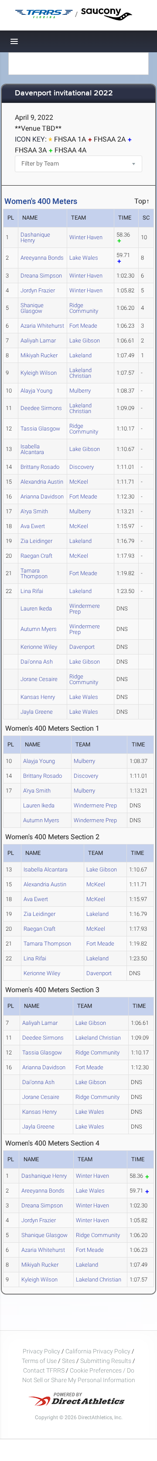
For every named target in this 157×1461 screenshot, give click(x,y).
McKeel (78, 481)
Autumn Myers (38, 629)
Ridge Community (83, 308)
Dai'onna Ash (36, 661)
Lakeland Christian (80, 373)
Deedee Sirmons (41, 408)
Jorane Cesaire (39, 679)
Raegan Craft (36, 556)
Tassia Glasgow (40, 428)
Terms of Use (39, 1360)
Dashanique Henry (35, 237)
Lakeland (80, 355)
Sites (68, 1360)
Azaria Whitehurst (42, 325)
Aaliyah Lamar (38, 340)
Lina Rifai (31, 591)
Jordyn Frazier (37, 290)
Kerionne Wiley (38, 647)
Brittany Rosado (39, 467)
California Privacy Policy (97, 1351)
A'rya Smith (34, 511)
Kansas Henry (37, 697)
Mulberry (80, 390)
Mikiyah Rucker (39, 355)
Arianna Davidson (42, 496)
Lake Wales (83, 257)
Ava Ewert (32, 526)
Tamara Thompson (34, 573)
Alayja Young (36, 390)
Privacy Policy (41, 1351)
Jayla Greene (36, 711)
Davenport (82, 647)
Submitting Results (105, 1360)
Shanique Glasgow (32, 308)
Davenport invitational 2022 (64, 93)
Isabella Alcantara (32, 449)
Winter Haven (85, 237)
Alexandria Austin (41, 481)
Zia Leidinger (36, 541)
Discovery (81, 467)
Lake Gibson (84, 340)
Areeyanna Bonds (42, 257)
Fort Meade (83, 325)
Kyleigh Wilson (38, 372)
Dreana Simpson (41, 275)
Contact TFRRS (44, 1370)
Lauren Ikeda (36, 608)
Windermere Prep (84, 609)
